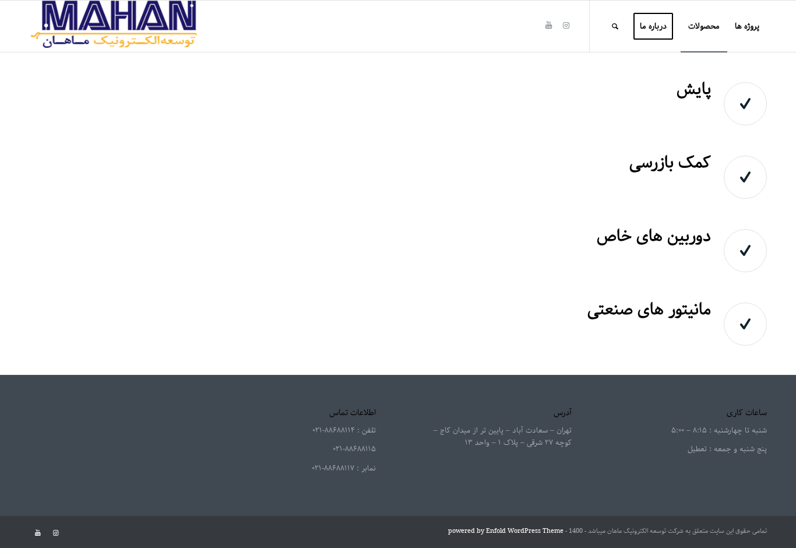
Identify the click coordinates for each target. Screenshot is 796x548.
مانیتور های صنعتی (649, 310)
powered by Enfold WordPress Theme (505, 530)
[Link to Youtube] (548, 25)
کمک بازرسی (670, 163)
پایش (694, 89)
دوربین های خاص (654, 236)
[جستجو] (615, 26)
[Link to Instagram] (566, 25)
